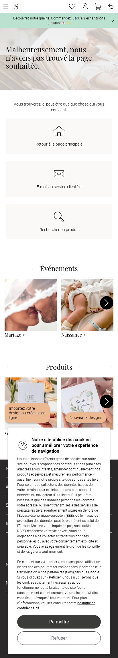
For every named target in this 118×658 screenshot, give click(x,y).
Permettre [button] (59, 622)
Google (93, 572)
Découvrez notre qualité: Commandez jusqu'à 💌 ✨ (59, 20)
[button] (85, 7)
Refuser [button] (59, 638)
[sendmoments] (16, 6)
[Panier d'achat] (98, 7)
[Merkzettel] (72, 7)
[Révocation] (111, 7)
